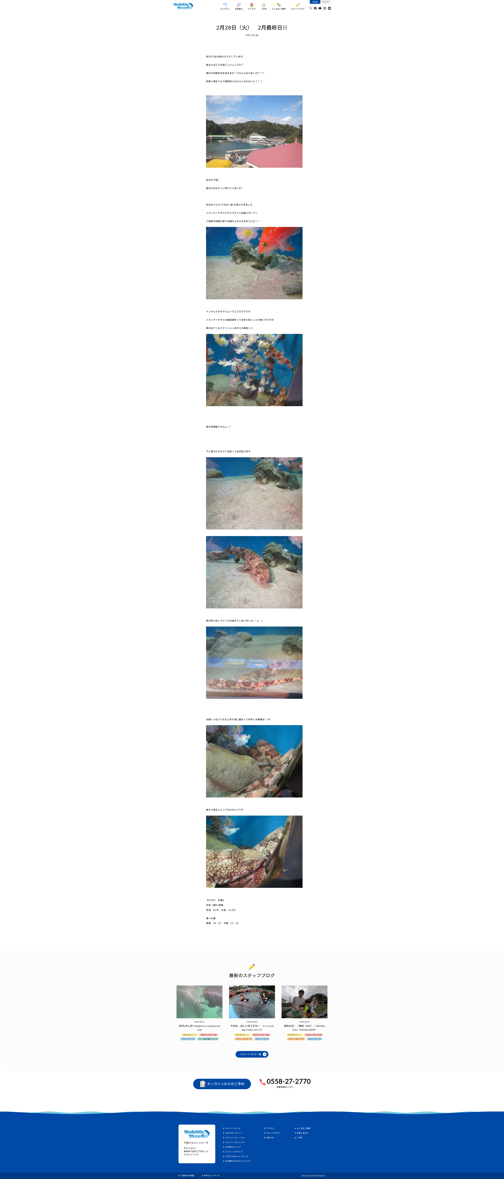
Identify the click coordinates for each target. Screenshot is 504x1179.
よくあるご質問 (279, 9)
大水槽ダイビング (233, 1147)
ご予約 (264, 9)
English (325, 2)
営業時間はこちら (285, 1087)
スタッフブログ (297, 9)
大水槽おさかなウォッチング (237, 1161)
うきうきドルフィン (234, 1133)
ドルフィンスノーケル (235, 1138)
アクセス (252, 9)
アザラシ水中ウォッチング (236, 1156)
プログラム (224, 9)
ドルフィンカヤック (234, 1152)
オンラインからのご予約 (225, 1084)
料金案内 (239, 9)
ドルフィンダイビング (235, 1142)
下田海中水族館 (187, 1175)
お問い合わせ (302, 1133)
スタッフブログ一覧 (250, 1054)
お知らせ (270, 1138)
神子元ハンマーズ (212, 1175)
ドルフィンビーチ (233, 1128)
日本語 (315, 2)
